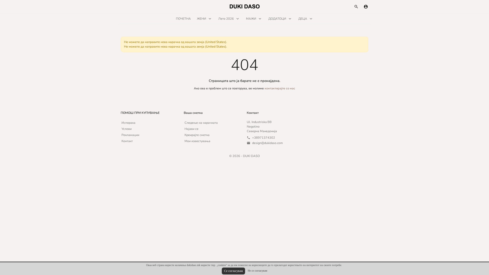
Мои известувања (197, 141)
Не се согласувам (257, 270)
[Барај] (356, 7)
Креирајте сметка (197, 135)
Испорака (128, 123)
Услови (126, 129)
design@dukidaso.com (267, 143)
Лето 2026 (226, 19)
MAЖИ (251, 19)
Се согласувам (233, 271)
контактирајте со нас (280, 88)
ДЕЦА (302, 19)
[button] (366, 7)
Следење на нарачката (201, 123)
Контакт (127, 141)
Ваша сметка (193, 113)
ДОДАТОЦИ (277, 19)
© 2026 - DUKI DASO (244, 156)
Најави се (191, 129)
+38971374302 (263, 138)
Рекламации (130, 135)
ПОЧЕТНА (183, 19)
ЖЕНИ (201, 19)
